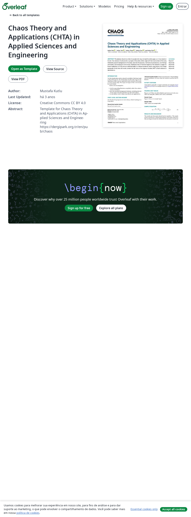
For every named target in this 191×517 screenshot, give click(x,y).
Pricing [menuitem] (119, 6)
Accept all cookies (173, 509)
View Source (55, 69)
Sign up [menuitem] (166, 6)
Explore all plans (111, 208)
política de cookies (27, 513)
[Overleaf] (14, 6)
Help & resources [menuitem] (139, 6)
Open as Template (24, 69)
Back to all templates (24, 15)
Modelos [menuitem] (104, 6)
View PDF (18, 79)
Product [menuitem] (68, 6)
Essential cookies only (144, 509)
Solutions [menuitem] (86, 6)
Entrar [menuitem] (182, 6)
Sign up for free (79, 208)
